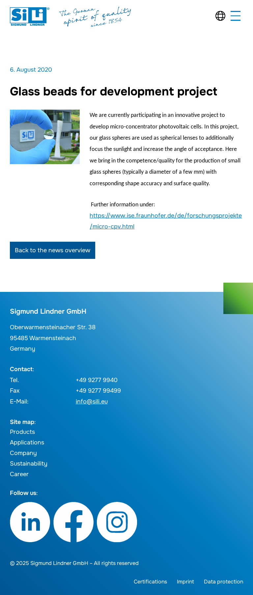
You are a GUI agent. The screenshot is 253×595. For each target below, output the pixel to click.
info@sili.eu (92, 401)
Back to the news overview (52, 250)
